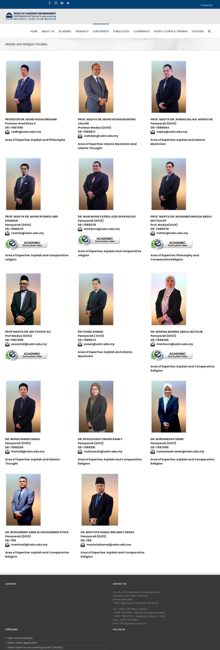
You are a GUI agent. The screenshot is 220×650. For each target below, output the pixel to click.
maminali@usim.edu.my (29, 545)
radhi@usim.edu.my (26, 132)
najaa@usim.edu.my (172, 132)
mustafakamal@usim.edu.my (109, 545)
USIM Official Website (20, 638)
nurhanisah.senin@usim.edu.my (180, 451)
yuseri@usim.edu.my (99, 344)
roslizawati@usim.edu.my (103, 451)
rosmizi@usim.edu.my (27, 233)
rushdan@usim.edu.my (101, 136)
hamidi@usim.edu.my (28, 451)
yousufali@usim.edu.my (29, 344)
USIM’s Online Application (22, 642)
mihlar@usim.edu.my (172, 233)
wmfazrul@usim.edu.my (102, 229)
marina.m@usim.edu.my (175, 344)
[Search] (209, 31)
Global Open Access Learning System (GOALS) (35, 647)
